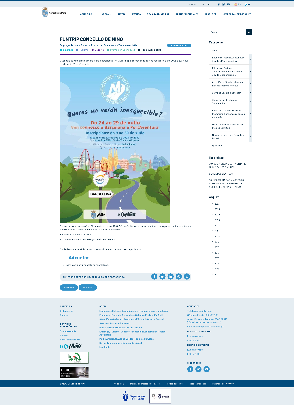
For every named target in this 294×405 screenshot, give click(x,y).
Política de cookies (174, 383)
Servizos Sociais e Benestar (226, 92)
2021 (217, 230)
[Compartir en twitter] (162, 276)
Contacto (205, 4)
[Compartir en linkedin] (171, 276)
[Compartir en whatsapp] (179, 276)
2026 (217, 203)
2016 (217, 258)
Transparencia (185, 14)
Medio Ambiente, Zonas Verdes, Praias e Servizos (126, 338)
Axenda (136, 14)
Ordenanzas (66, 310)
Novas (122, 14)
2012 (217, 274)
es (239, 4)
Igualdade (217, 145)
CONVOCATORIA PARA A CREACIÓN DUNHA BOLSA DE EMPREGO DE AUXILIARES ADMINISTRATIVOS (227, 183)
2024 (217, 214)
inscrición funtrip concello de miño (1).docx (87, 264)
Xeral (214, 50)
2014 (217, 268)
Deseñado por (219, 383)
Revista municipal (158, 14)
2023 (217, 219)
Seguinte (88, 287)
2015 (217, 263)
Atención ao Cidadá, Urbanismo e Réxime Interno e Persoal (131, 319)
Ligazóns (192, 4)
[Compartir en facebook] (154, 276)
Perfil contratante (70, 339)
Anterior (69, 287)
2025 (217, 209)
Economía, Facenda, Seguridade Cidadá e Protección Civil (131, 315)
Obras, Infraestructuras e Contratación (121, 327)
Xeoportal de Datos (235, 14)
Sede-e (209, 14)
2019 (217, 241)
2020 (217, 236)
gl (249, 4)
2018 (217, 247)
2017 (217, 252)
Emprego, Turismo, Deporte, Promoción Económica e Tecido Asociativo (228, 114)
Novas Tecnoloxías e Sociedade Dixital (120, 342)
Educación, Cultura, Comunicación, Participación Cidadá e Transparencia (227, 71)
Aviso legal (119, 383)
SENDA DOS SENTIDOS (221, 173)
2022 (217, 225)
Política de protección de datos (145, 383)
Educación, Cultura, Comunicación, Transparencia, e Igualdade (133, 310)
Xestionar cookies (198, 383)
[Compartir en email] (187, 276)
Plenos (64, 315)
